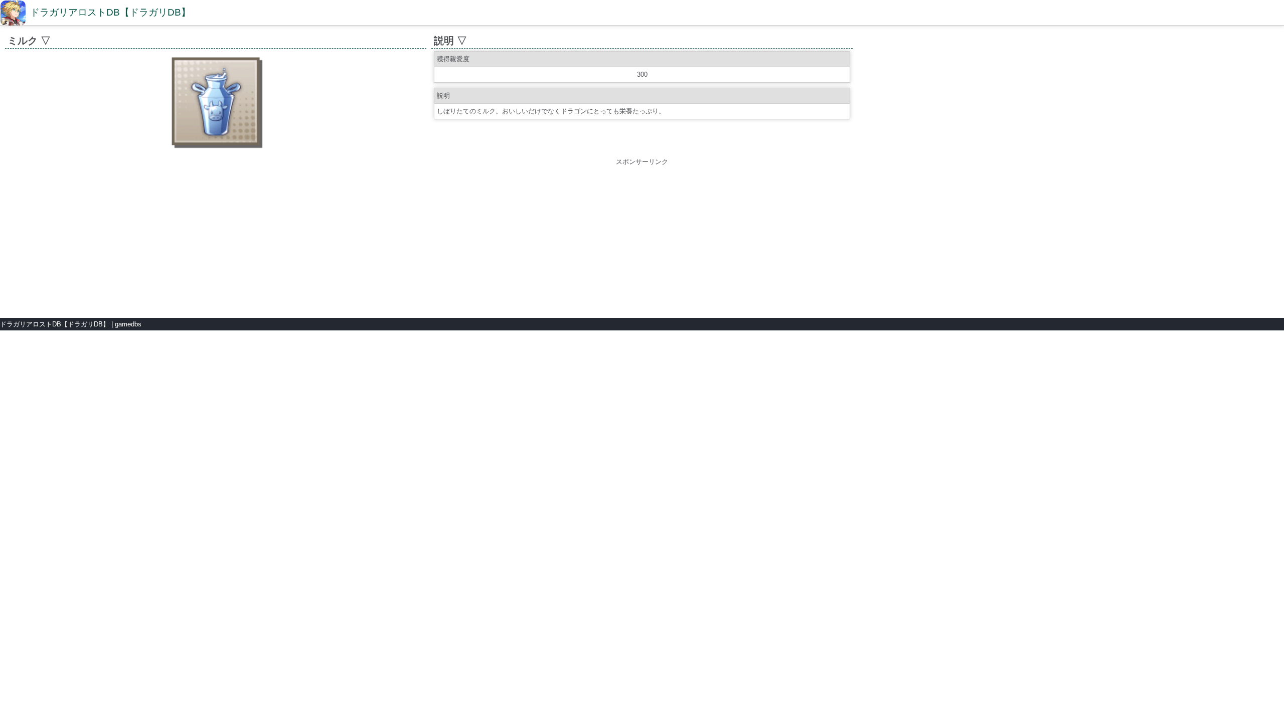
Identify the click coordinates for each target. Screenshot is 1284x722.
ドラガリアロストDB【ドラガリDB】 (110, 12)
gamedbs (128, 324)
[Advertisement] (642, 237)
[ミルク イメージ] (216, 149)
